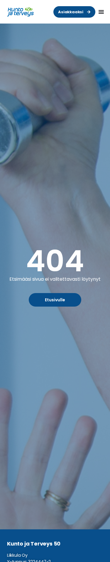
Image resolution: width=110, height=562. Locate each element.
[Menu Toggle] (101, 12)
